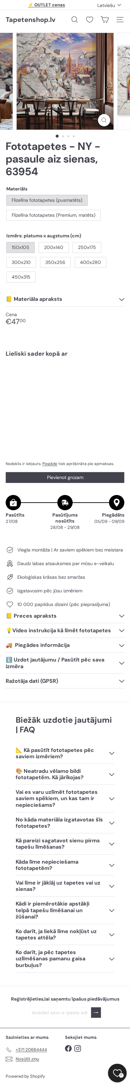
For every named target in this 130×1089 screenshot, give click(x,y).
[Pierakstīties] (96, 1012)
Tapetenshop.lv (30, 20)
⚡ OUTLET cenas (46, 5)
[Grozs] (104, 19)
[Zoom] (104, 120)
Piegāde (49, 463)
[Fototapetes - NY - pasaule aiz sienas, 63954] (65, 382)
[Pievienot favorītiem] (115, 376)
